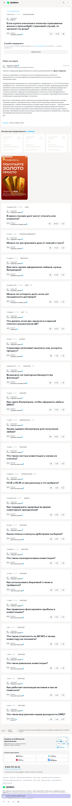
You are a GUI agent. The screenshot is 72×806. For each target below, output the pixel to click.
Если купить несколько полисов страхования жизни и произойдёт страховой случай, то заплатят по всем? (44, 730)
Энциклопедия (27, 780)
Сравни (3, 730)
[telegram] (3, 801)
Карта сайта (36, 780)
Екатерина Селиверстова (18, 224)
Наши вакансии (56, 780)
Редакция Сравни (16, 34)
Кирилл (12, 720)
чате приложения (39, 46)
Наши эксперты (46, 780)
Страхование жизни (28, 14)
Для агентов (36, 777)
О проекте (6, 777)
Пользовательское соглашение (50, 777)
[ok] (13, 801)
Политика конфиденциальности (12, 780)
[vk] (8, 801)
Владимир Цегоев (16, 275)
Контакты (13, 777)
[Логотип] (36, 787)
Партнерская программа (24, 777)
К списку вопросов (13, 11)
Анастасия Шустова (16, 464)
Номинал (13, 329)
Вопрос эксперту (10, 730)
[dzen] (18, 801)
